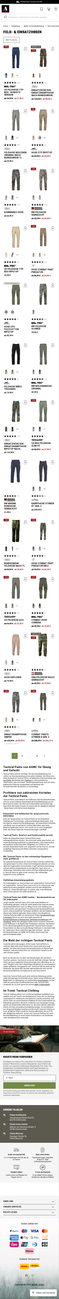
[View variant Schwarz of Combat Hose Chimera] (39, 605)
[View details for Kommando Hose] (16, 180)
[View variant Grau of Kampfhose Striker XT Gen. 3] (39, 488)
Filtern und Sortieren (45, 1293)
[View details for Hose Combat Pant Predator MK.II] (43, 531)
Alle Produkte (11, 40)
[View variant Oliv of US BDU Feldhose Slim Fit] (33, 429)
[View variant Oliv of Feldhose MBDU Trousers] (12, 372)
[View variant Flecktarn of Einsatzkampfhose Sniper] (12, 719)
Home (5, 26)
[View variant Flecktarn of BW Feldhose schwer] (33, 312)
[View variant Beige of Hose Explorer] (6, 662)
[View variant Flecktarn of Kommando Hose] (12, 197)
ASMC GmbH (38, 1284)
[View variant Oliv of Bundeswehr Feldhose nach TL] (12, 548)
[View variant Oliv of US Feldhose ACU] (12, 605)
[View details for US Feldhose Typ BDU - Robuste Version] (16, 58)
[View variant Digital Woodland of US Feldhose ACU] (6, 605)
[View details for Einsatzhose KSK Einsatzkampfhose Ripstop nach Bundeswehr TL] (16, 411)
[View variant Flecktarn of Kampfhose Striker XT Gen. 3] (33, 488)
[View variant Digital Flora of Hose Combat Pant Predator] (39, 254)
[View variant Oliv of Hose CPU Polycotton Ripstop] (6, 312)
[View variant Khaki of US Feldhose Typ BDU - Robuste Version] (12, 75)
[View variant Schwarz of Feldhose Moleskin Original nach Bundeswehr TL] (12, 137)
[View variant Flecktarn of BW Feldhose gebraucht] (33, 197)
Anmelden (29, 1085)
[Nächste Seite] (44, 756)
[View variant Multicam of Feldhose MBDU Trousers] (6, 372)
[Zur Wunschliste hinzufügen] (25, 48)
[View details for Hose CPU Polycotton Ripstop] (16, 294)
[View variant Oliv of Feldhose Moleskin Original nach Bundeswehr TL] (6, 137)
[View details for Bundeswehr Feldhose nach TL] (16, 531)
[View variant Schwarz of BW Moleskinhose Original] (39, 372)
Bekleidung (16, 26)
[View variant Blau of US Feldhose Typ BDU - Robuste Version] (6, 75)
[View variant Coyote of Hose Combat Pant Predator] (33, 254)
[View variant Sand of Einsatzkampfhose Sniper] (6, 719)
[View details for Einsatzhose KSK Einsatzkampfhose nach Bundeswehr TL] (43, 58)
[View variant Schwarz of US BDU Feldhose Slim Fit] (39, 429)
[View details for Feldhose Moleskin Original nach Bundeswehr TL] (16, 120)
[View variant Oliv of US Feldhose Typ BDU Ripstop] (12, 254)
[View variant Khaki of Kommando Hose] (6, 197)
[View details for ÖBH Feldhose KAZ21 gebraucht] (43, 645)
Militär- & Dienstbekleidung (34, 26)
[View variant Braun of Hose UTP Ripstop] (39, 137)
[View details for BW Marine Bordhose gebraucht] (16, 471)
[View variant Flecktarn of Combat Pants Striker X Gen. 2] (33, 719)
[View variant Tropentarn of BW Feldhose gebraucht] (39, 197)
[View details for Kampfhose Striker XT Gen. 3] (43, 471)
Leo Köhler (7, 780)
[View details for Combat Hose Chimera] (43, 588)
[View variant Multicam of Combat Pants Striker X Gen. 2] (39, 719)
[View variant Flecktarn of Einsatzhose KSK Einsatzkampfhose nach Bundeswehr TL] (33, 75)
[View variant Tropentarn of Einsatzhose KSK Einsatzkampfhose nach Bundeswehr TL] (39, 75)
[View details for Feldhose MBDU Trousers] (16, 354)
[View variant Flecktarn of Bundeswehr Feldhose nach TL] (6, 548)
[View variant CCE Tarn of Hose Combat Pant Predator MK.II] (33, 548)
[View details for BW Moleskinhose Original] (43, 354)
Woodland (7, 922)
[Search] (5, 17)
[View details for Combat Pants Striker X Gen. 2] (43, 702)
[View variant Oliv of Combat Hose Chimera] (33, 605)
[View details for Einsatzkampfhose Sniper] (16, 702)
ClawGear (28, 780)
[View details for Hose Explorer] (16, 645)
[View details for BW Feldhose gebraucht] (43, 180)
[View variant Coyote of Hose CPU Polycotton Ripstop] (12, 312)
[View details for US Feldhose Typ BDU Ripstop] (16, 237)
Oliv (30, 930)
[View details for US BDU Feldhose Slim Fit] (43, 411)
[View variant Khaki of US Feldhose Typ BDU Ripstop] (6, 254)
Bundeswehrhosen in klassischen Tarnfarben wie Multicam (25, 920)
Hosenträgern (43, 980)
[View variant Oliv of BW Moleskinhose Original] (33, 372)
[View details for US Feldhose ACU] (16, 588)
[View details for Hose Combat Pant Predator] (43, 237)
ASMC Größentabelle (42, 985)
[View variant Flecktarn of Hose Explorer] (12, 662)
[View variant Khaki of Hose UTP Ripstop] (33, 137)
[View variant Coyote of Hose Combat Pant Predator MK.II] (39, 548)
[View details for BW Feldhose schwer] (43, 294)
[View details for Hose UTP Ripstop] (43, 120)
